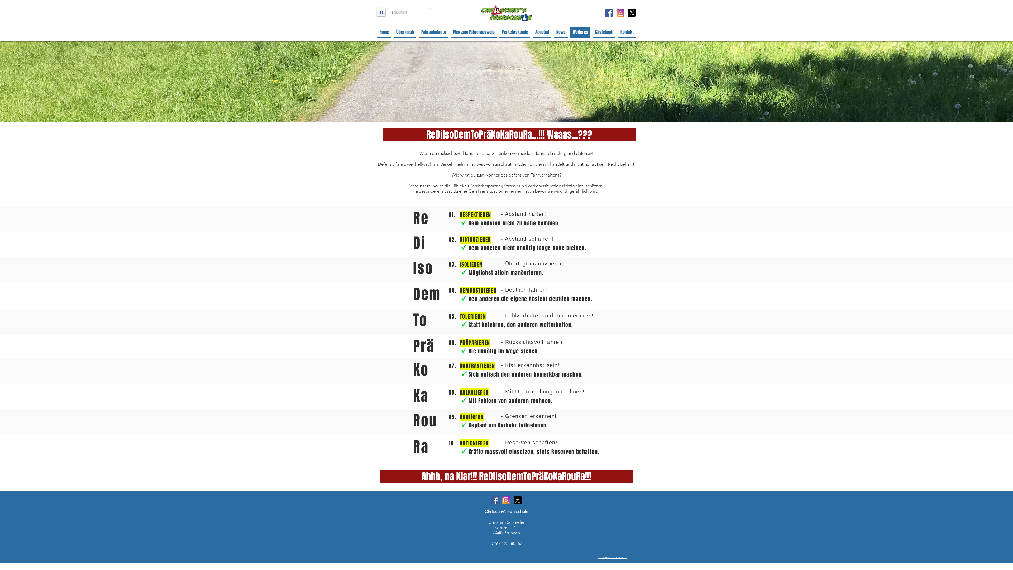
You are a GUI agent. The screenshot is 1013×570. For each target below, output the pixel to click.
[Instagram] (620, 13)
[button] (509, 134)
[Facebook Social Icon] (609, 13)
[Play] (381, 12)
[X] (632, 13)
